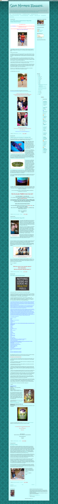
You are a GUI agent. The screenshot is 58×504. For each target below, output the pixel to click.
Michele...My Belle (45, 121)
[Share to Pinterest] (27, 214)
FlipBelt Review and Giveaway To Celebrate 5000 (20, 137)
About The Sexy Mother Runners (16, 14)
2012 (38, 94)
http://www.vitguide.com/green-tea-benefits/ (28, 422)
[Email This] (22, 133)
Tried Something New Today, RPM (17, 217)
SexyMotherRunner (41, 30)
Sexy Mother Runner (26, 6)
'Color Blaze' (25, 451)
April (39, 83)
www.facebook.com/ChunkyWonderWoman (26, 91)
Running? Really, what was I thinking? (45, 138)
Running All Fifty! (43, 15)
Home (10, 14)
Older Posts (33, 484)
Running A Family (14, 444)
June (39, 81)
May (39, 82)
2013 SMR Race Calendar (26, 14)
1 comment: (21, 271)
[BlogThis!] (23, 133)
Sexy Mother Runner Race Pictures (14, 15)
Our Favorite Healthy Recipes (24, 15)
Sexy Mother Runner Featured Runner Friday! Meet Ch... (42, 85)
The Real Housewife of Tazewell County (45, 149)
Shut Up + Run (45, 141)
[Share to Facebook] (25, 133)
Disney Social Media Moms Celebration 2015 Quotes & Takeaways (45, 128)
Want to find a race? (37, 15)
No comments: (20, 133)
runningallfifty (40, 31)
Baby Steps (44, 108)
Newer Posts (12, 484)
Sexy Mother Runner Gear (34, 14)
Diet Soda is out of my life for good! (17, 275)
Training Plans (31, 15)
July (38, 80)
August (39, 79)
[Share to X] (24, 133)
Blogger (32, 498)
